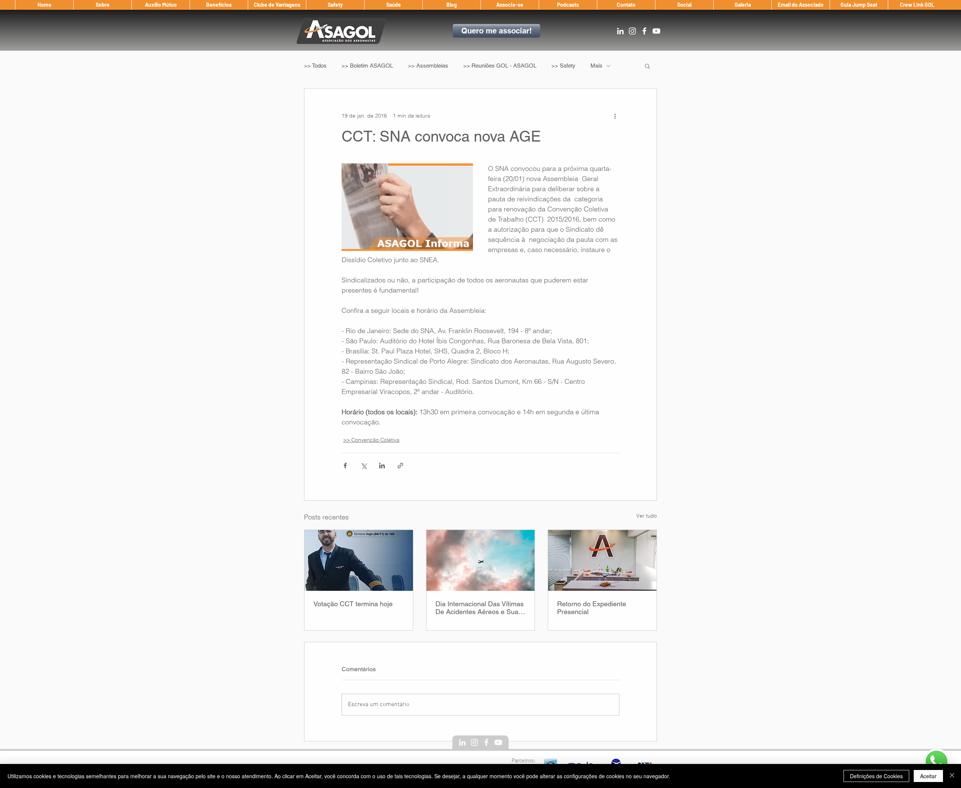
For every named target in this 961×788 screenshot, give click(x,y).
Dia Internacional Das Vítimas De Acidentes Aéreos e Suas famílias (479, 608)
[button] (102, 5)
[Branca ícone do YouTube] (656, 31)
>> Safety (563, 65)
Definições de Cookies (876, 776)
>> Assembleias (428, 65)
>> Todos (315, 65)
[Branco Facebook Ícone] (644, 31)
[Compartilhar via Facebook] (345, 465)
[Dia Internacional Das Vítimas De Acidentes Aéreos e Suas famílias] (480, 560)
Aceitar (928, 776)
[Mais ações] (614, 115)
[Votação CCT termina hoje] (358, 560)
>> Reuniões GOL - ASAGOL (499, 65)
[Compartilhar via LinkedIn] (382, 465)
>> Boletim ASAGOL (367, 65)
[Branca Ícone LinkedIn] (620, 31)
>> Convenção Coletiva (371, 439)
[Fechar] (951, 776)
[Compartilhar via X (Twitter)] (363, 465)
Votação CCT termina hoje (353, 604)
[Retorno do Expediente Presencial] (602, 560)
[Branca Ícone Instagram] (632, 31)
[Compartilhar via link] (400, 465)
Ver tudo (646, 515)
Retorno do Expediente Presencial (591, 608)
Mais (596, 65)
